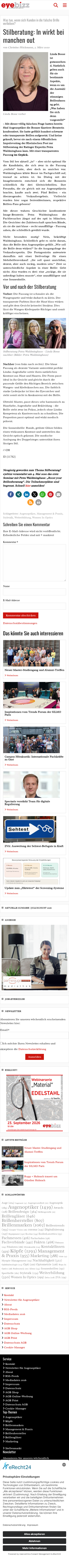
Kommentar (10, 542)
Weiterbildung (23, 517)
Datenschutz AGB (15, 1342)
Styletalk (8, 517)
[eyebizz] (15, 5)
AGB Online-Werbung (18, 1333)
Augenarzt (21, 1203)
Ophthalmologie (12, 1264)
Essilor (31, 1233)
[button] (55, 5)
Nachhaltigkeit (47, 1260)
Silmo (34, 1268)
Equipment (16, 1234)
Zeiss (50, 1277)
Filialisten (15, 1246)
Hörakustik (32, 1247)
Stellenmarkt (13, 1448)
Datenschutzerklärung (32, 1049)
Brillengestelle (46, 1212)
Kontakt (9, 1295)
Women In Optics (42, 517)
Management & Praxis (49, 513)
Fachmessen (16, 1238)
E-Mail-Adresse (11, 600)
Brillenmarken (23, 1225)
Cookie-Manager (14, 1347)
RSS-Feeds (11, 1309)
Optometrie (47, 1264)
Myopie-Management (17, 1260)
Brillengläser (18, 1216)
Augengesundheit (38, 1203)
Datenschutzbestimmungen (20, 623)
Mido (63, 1256)
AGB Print (10, 1338)
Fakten (44, 1242)
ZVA (60, 1277)
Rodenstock (21, 1268)
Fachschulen (40, 1238)
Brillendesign (23, 1211)
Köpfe (23, 1251)
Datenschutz (12, 1323)
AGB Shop (10, 1328)
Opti (29, 1264)
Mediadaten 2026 (14, 1314)
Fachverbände (17, 1242)
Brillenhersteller (23, 1220)
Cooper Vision (18, 1229)
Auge (8, 1203)
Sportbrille (10, 1273)
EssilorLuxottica (50, 1233)
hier (27, 485)
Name (6, 586)
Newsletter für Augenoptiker (21, 1300)
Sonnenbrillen (52, 1268)
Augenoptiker (27, 513)
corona (36, 1229)
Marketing (44, 1255)
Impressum (11, 1319)
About (8, 1304)
